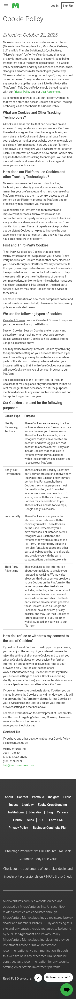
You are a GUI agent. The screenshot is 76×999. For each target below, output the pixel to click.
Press (67, 797)
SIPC (30, 820)
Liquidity (28, 804)
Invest (13, 804)
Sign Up (68, 6)
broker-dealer (58, 868)
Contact (22, 797)
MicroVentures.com (16, 901)
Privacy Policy (21, 92)
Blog (50, 812)
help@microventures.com (18, 765)
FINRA (17, 820)
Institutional (16, 812)
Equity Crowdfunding (52, 804)
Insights (53, 797)
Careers (62, 812)
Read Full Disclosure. (17, 978)
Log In (54, 6)
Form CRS (56, 820)
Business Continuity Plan (50, 827)
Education (35, 812)
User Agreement (50, 92)
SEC (41, 820)
